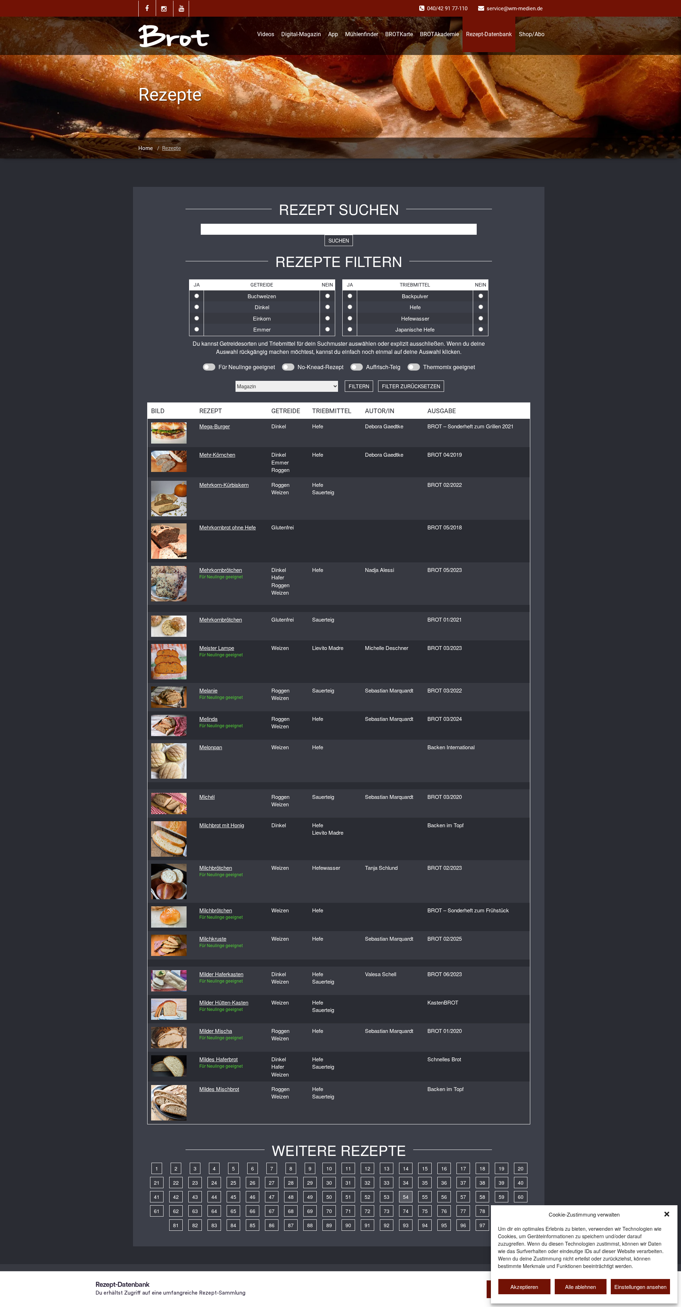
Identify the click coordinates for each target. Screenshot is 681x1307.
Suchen (338, 240)
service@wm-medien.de (515, 8)
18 (482, 1168)
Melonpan (210, 747)
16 (444, 1168)
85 (252, 1225)
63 (195, 1210)
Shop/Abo (531, 34)
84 (233, 1225)
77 (463, 1210)
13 (386, 1168)
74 (406, 1210)
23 (195, 1182)
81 (176, 1225)
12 (367, 1168)
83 (214, 1225)
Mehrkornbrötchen (220, 569)
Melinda (208, 718)
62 (176, 1210)
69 (310, 1210)
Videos (265, 34)
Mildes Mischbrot (219, 1088)
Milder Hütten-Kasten (223, 1002)
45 (233, 1196)
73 (386, 1210)
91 (367, 1225)
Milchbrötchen (215, 867)
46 (252, 1196)
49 (310, 1196)
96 (463, 1225)
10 (329, 1168)
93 (406, 1225)
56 (444, 1196)
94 (425, 1225)
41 (157, 1196)
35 (425, 1182)
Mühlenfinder (361, 34)
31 (348, 1182)
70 (329, 1210)
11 (348, 1168)
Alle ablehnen (580, 1286)
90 (348, 1225)
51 (348, 1196)
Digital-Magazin (301, 34)
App (333, 34)
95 (444, 1225)
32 (367, 1182)
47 (272, 1196)
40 (521, 1182)
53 (386, 1196)
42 (176, 1196)
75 (425, 1210)
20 (521, 1168)
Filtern (359, 386)
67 (272, 1210)
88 (310, 1225)
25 (233, 1182)
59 (501, 1196)
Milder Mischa (215, 1030)
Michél (207, 796)
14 (406, 1168)
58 (482, 1196)
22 (176, 1182)
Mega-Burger (214, 426)
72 (367, 1210)
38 (482, 1182)
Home (145, 148)
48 (291, 1196)
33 (386, 1182)
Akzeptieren (524, 1286)
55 (425, 1196)
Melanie (208, 690)
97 (482, 1225)
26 (252, 1182)
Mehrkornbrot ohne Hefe (227, 527)
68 (291, 1210)
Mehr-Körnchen (217, 454)
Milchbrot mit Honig (221, 825)
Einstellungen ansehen (640, 1286)
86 (272, 1225)
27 (272, 1182)
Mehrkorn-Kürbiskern (224, 484)
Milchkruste (212, 938)
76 (444, 1210)
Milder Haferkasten (221, 974)
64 (214, 1210)
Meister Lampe (216, 647)
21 (157, 1182)
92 (386, 1225)
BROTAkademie (439, 34)
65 (233, 1210)
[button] (666, 1214)
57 (463, 1196)
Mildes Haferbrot (218, 1059)
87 (291, 1225)
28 (291, 1182)
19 (501, 1168)
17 (463, 1168)
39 (501, 1182)
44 (214, 1196)
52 (367, 1196)
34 (406, 1182)
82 (195, 1225)
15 (425, 1168)
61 (157, 1210)
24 (214, 1182)
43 (195, 1196)
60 (521, 1196)
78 (482, 1210)
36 (444, 1182)
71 (348, 1210)
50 (329, 1196)
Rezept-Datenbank (489, 34)
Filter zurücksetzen (411, 386)
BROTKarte (399, 34)
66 (252, 1210)
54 (406, 1196)
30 (329, 1182)
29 (310, 1182)
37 (463, 1182)
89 (329, 1225)
